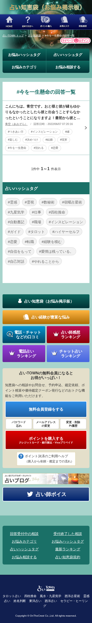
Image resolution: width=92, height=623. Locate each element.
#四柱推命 (57, 212)
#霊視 (29, 202)
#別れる (39, 147)
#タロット (36, 232)
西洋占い (51, 601)
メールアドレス (46, 424)
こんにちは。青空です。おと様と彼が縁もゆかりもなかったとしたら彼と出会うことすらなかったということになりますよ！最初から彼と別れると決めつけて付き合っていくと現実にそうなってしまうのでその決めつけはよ (42, 112)
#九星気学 (16, 212)
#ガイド (14, 232)
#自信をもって (19, 251)
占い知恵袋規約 (67, 557)
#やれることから (45, 261)
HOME (9, 22)
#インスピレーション (44, 131)
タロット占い (12, 596)
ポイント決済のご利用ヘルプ (49, 458)
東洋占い (35, 601)
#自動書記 (16, 222)
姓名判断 (20, 601)
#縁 (67, 131)
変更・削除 (73, 424)
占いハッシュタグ (68, 55)
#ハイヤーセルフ (65, 232)
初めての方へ (27, 22)
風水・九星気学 (50, 596)
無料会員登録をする (46, 409)
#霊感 (12, 202)
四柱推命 (30, 596)
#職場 (36, 222)
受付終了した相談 (67, 534)
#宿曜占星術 (72, 202)
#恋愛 (54, 147)
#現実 (63, 139)
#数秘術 (48, 202)
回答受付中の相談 (24, 534)
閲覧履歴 (83, 22)
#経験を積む (52, 242)
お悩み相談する (67, 67)
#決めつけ (31, 139)
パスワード (19, 424)
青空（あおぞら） (16, 123)
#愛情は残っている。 (56, 251)
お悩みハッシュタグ (24, 55)
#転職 (29, 242)
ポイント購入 (46, 22)
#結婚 (49, 139)
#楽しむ (13, 139)
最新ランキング (67, 549)
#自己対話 (16, 261)
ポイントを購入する (46, 440)
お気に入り (64, 22)
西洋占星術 (72, 596)
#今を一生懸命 (17, 147)
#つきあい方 (16, 131)
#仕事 (36, 212)
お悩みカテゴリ (24, 67)
